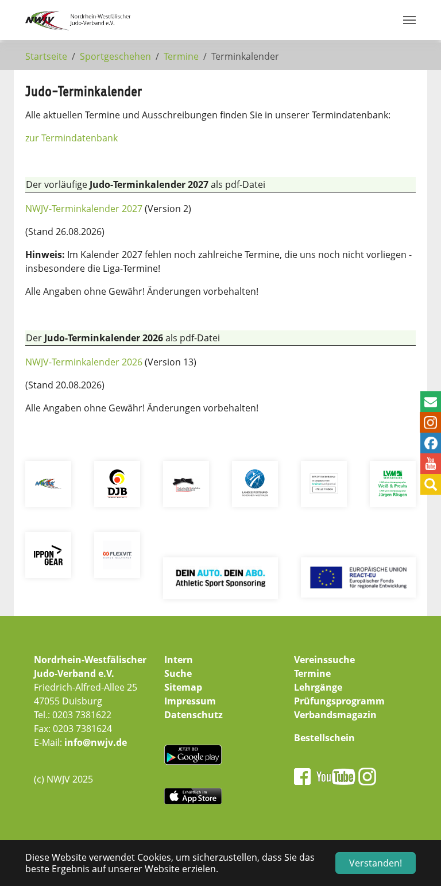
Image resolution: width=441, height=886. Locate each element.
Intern (178, 659)
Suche (178, 673)
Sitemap (183, 687)
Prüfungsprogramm (339, 701)
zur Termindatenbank (71, 138)
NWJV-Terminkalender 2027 (83, 208)
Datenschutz (193, 714)
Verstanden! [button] (375, 863)
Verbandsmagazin (335, 714)
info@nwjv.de (95, 742)
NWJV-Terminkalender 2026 (83, 362)
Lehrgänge (318, 687)
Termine (312, 673)
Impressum (190, 701)
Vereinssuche (324, 659)
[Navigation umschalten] (409, 20)
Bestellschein (324, 737)
